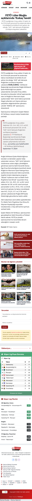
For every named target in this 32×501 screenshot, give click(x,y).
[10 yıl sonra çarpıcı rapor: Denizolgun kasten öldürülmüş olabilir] (8, 268)
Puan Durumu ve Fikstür (9, 471)
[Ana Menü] (29, 3)
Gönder (4, 327)
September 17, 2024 (10, 149)
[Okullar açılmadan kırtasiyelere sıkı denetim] (8, 296)
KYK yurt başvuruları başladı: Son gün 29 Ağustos (22, 275)
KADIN (18, 483)
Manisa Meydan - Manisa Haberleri (10, 500)
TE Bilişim (20, 497)
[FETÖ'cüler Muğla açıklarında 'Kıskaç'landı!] (16, 41)
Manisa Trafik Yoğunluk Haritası (11, 469)
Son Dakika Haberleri (8, 475)
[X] (16, 459)
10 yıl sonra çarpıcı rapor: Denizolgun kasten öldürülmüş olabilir (8, 275)
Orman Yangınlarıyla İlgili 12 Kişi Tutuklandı (23, 288)
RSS (5, 492)
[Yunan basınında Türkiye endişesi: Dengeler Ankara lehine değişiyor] (24, 296)
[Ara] (27, 3)
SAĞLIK (4, 484)
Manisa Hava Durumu (9, 466)
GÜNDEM (4, 7)
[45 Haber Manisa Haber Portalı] (7, 2)
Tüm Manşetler (7, 473)
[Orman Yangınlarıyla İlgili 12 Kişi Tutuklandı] (24, 283)
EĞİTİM (25, 483)
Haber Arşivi (6, 476)
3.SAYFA (5, 483)
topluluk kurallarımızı (17, 332)
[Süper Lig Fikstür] (30, 399)
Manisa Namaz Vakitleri (9, 468)
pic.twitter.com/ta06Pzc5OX (18, 144)
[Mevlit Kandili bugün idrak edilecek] (8, 283)
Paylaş (5, 53)
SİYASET (11, 7)
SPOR (17, 7)
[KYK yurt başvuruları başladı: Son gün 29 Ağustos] (24, 268)
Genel (4, 481)
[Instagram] (19, 459)
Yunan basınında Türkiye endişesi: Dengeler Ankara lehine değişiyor (24, 303)
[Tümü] (30, 348)
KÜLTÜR (11, 484)
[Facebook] (13, 459)
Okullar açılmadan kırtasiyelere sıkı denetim (8, 302)
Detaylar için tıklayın (16, 393)
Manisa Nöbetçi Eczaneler (10, 464)
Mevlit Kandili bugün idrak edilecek (8, 288)
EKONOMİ (24, 7)
